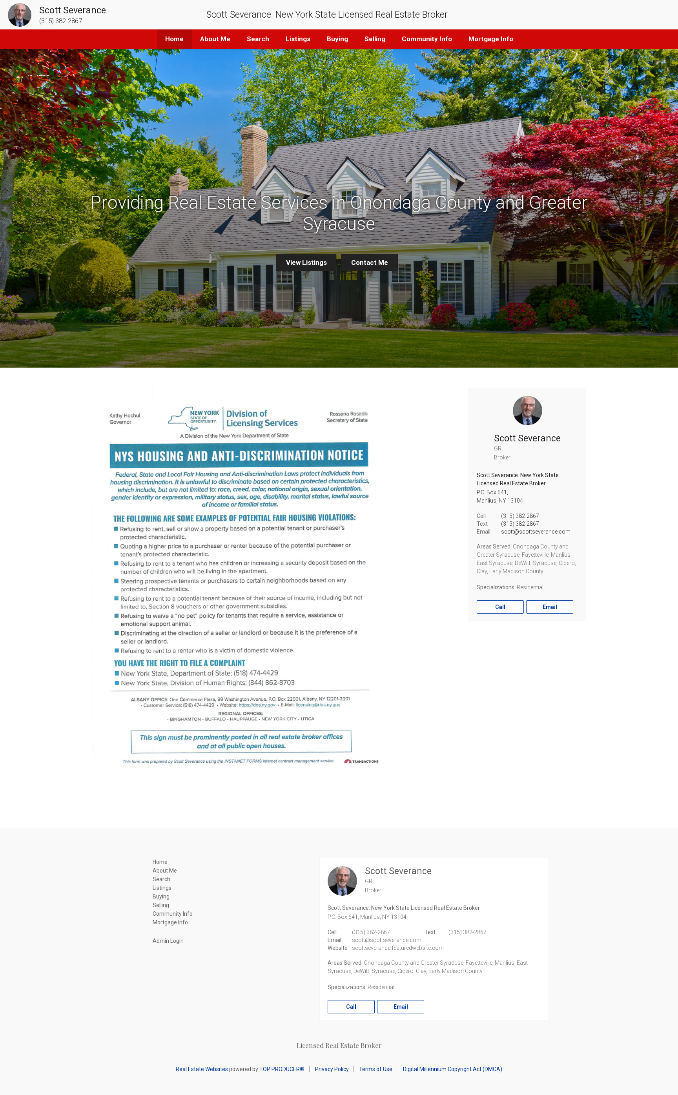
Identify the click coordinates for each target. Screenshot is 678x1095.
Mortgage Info (490, 39)
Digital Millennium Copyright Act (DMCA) (452, 1069)
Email (550, 607)
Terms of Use (375, 1069)
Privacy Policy (332, 1069)
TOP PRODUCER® (281, 1069)
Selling (375, 39)
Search (258, 39)
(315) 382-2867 (520, 516)
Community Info (427, 39)
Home (174, 39)
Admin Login (168, 941)
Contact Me (369, 262)
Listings (298, 39)
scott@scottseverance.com (535, 531)
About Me (215, 39)
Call (500, 607)
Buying (337, 39)
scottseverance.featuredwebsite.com (398, 948)
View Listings (306, 262)
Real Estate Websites (202, 1069)
